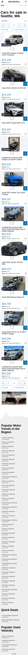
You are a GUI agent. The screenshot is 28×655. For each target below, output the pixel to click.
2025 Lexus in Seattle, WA (8, 499)
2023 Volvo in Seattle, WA (8, 529)
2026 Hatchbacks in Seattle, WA (9, 564)
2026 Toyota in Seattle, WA (8, 460)
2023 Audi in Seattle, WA (7, 525)
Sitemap (14, 653)
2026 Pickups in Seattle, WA (8, 586)
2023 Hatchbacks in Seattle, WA (9, 508)
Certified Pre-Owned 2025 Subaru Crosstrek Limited (12, 158)
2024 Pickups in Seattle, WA (8, 534)
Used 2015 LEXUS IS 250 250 (14, 88)
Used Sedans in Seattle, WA (8, 641)
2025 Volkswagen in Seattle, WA (9, 477)
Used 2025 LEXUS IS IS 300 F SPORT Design (14, 333)
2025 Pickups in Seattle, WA (8, 577)
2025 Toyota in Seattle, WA (8, 455)
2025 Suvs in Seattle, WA (8, 438)
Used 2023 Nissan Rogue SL (13, 297)
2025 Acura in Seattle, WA (8, 538)
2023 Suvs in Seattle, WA (8, 447)
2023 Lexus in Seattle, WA (8, 473)
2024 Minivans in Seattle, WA (8, 568)
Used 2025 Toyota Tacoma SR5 (12, 263)
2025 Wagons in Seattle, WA (8, 581)
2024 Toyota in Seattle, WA (8, 451)
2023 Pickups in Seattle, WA (8, 573)
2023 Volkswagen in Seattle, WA (9, 503)
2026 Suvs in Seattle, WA (8, 469)
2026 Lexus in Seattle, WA (8, 551)
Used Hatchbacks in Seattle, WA (9, 645)
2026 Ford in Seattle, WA (7, 603)
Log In (20, 5)
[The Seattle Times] (14, 2)
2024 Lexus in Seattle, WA (8, 482)
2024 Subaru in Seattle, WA (8, 516)
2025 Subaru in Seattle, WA (8, 495)
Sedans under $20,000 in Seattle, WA (10, 620)
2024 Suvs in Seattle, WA (8, 442)
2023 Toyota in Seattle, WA (8, 486)
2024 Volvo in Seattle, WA (8, 547)
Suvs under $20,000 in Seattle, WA (10, 616)
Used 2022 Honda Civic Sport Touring (13, 193)
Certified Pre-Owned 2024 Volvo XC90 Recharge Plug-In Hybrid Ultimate (13, 229)
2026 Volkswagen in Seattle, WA (9, 590)
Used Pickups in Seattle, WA (8, 650)
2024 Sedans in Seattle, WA (8, 464)
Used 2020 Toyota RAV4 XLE (13, 123)
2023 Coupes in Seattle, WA (8, 599)
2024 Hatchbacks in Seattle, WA (9, 555)
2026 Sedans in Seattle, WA (8, 542)
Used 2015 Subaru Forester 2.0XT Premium (13, 54)
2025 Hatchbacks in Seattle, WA (9, 560)
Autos (2, 5)
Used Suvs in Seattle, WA (8, 637)
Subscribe (25, 5)
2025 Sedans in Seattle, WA (8, 490)
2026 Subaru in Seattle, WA (8, 594)
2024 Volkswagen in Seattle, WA (9, 521)
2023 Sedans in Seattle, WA (8, 512)
